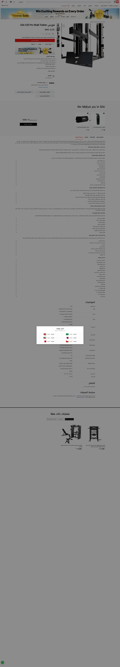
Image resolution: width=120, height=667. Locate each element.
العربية (52, 334)
